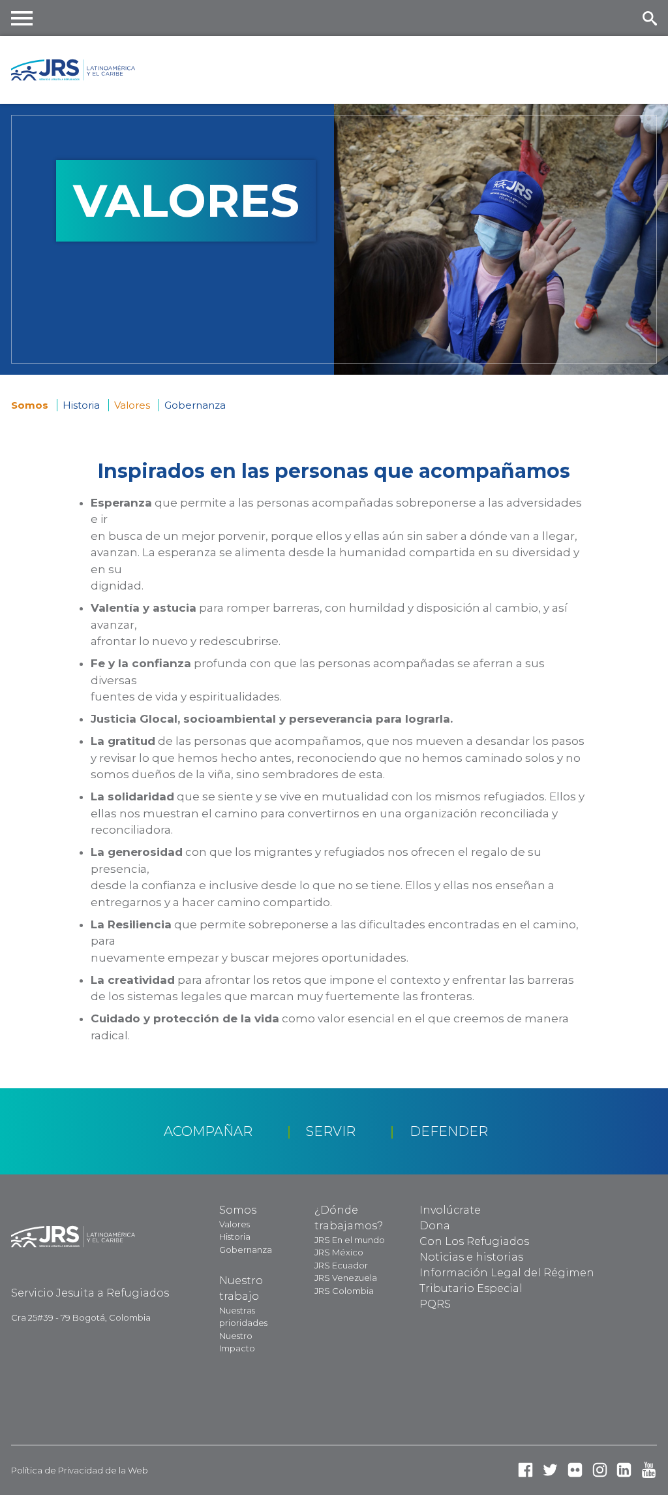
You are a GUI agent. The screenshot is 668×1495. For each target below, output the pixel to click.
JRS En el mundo (349, 1240)
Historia (81, 405)
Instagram (600, 1470)
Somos (31, 405)
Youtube (649, 1470)
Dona (434, 1226)
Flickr (575, 1470)
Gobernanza (195, 405)
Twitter (550, 1470)
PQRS (435, 1304)
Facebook (525, 1470)
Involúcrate (450, 1210)
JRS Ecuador (341, 1265)
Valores (234, 1224)
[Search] (649, 18)
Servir (331, 1131)
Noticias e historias (471, 1257)
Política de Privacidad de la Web (79, 1470)
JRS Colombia (344, 1290)
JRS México (338, 1252)
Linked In (624, 1470)
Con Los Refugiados (474, 1241)
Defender (449, 1131)
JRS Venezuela (345, 1277)
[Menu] (22, 18)
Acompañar (208, 1131)
